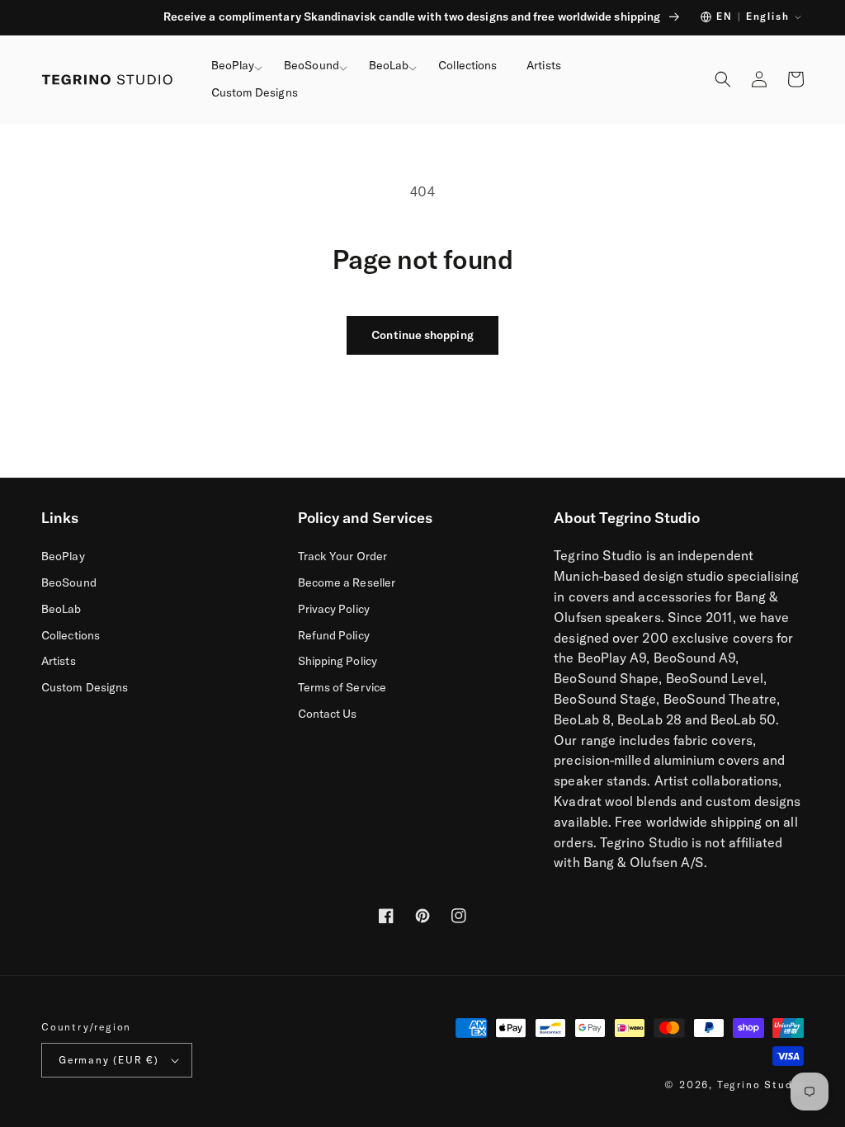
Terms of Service (342, 687)
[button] (233, 66)
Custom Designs (84, 687)
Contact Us (327, 713)
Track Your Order (342, 556)
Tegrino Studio (760, 1084)
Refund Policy (334, 635)
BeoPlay (63, 556)
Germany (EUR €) (109, 1060)
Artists (58, 660)
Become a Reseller (346, 582)
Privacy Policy (334, 608)
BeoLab (61, 608)
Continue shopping (422, 335)
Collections (70, 635)
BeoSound (69, 582)
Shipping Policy (337, 660)
